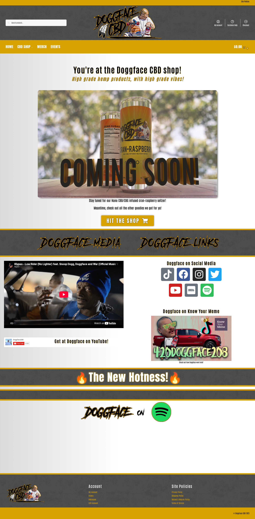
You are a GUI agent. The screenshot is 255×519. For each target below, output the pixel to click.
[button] (241, 46)
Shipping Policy (177, 495)
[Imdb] (191, 290)
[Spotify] (207, 290)
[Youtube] (175, 290)
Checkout (246, 25)
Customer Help (232, 25)
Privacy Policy (177, 492)
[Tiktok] (167, 274)
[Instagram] (199, 274)
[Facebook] (183, 274)
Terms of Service (178, 503)
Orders (91, 495)
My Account (218, 25)
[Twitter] (215, 274)
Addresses (92, 499)
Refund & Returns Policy (181, 499)
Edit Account (93, 503)
